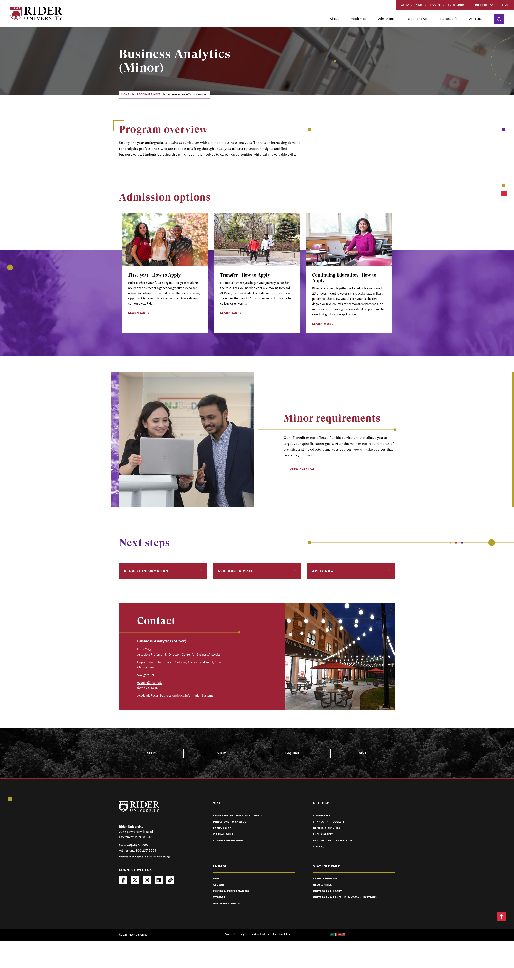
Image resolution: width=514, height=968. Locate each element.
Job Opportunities (227, 903)
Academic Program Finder (333, 840)
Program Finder (149, 94)
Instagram (147, 880)
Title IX (318, 847)
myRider (219, 897)
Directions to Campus (229, 822)
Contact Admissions (228, 840)
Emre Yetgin (145, 649)
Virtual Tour (223, 834)
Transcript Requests (328, 822)
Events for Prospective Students (238, 815)
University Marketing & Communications (345, 897)
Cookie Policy (259, 934)
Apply (405, 5)
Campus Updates (325, 879)
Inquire (435, 5)
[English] (343, 934)
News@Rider (322, 885)
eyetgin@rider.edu (149, 682)
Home (125, 94)
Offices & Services (326, 828)
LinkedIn (159, 880)
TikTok (170, 880)
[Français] (336, 934)
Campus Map (222, 828)
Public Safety (323, 834)
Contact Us (321, 815)
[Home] (36, 14)
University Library (327, 891)
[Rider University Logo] (139, 806)
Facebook (123, 880)
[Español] (339, 934)
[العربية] (332, 934)
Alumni (218, 885)
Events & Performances (231, 891)
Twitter (135, 880)
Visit (419, 5)
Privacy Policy (234, 934)
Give (505, 5)
